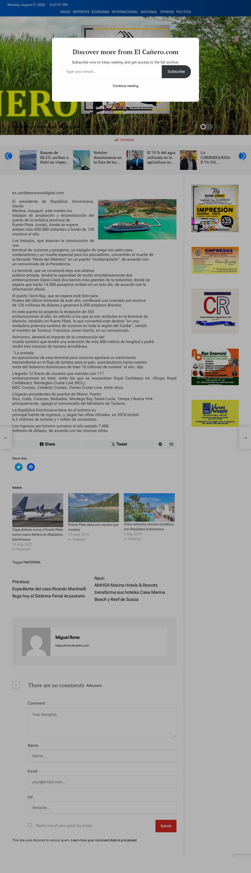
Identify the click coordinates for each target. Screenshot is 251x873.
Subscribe (176, 71)
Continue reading (125, 86)
